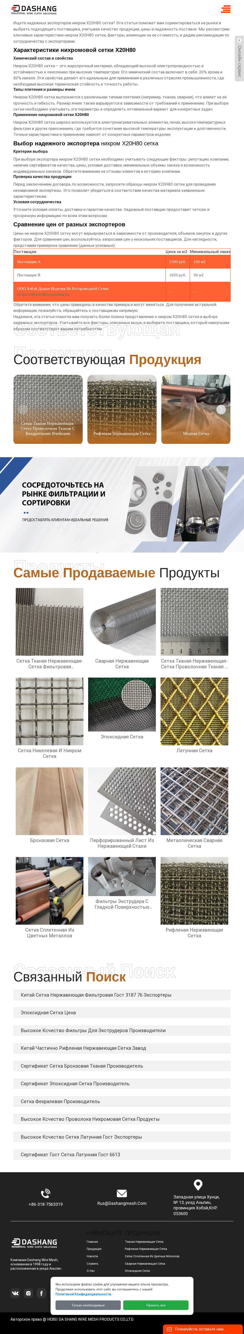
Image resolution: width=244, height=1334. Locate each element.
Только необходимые (88, 1305)
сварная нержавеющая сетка (145, 1263)
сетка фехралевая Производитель (60, 1101)
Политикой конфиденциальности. (84, 1294)
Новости (92, 1256)
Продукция (94, 1249)
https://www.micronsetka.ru (43, 294)
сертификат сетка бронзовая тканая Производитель (82, 1066)
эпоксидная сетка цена (48, 1012)
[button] (221, 409)
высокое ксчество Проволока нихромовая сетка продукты (90, 1119)
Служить (92, 1263)
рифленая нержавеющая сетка (146, 1249)
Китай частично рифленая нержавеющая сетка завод (83, 1048)
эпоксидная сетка (137, 1271)
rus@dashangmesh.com (122, 1203)
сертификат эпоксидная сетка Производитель (75, 1083)
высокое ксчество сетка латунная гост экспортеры (81, 1137)
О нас (91, 1271)
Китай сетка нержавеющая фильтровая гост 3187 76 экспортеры (96, 995)
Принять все (156, 1305)
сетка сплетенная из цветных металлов (152, 1256)
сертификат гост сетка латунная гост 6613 (70, 1154)
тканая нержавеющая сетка (144, 1241)
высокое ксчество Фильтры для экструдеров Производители (93, 1030)
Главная (92, 1241)
